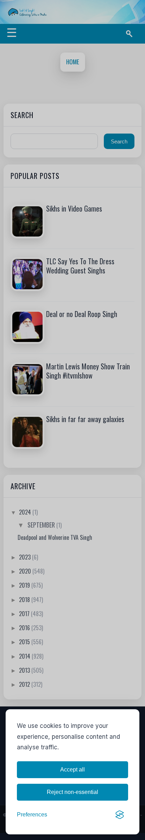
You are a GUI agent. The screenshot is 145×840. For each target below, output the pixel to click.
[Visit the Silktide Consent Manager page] (119, 814)
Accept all (72, 770)
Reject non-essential (72, 792)
